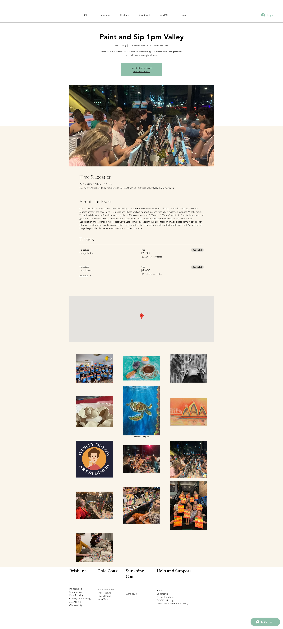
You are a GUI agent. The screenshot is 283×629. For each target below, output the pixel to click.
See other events (141, 71)
